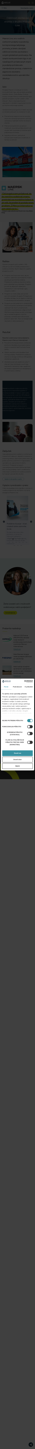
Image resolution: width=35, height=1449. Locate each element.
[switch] (30, 726)
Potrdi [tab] (6, 687)
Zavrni (17, 766)
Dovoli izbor (17, 759)
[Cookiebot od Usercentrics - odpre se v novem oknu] (25, 681)
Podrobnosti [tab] (17, 687)
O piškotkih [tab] (29, 687)
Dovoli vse (17, 753)
